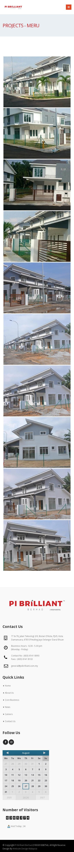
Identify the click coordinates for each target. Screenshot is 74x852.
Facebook (5, 742)
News (7, 707)
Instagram (11, 742)
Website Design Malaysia (25, 848)
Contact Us (10, 721)
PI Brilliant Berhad (23, 845)
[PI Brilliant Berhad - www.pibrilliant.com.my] (14, 7)
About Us (9, 692)
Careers (9, 714)
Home (8, 685)
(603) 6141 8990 (31, 655)
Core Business (12, 699)
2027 (42, 797)
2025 (9, 797)
